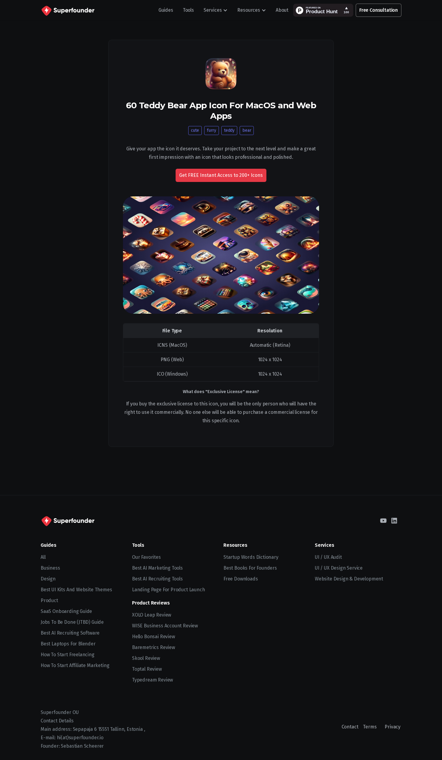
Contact (350, 727)
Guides (165, 10)
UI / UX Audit (328, 557)
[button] (216, 10)
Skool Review (146, 658)
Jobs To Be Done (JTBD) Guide (72, 622)
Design (48, 579)
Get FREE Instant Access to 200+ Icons (221, 175)
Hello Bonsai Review (153, 636)
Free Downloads (240, 579)
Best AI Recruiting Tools (157, 579)
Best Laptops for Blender (68, 644)
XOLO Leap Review (151, 615)
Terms (369, 727)
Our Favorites (146, 557)
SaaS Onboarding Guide (66, 611)
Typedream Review (152, 680)
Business (50, 568)
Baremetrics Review (153, 647)
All (43, 557)
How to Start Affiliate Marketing (75, 665)
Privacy (393, 727)
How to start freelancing (67, 654)
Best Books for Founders (250, 568)
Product (49, 600)
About (282, 10)
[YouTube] (383, 520)
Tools (188, 10)
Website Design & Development (349, 579)
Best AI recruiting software (70, 633)
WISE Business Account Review (165, 626)
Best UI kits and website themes (76, 589)
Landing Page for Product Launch (168, 589)
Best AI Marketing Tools (157, 568)
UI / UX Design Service (339, 568)
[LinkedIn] (394, 520)
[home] (67, 10)
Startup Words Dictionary (250, 557)
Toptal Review (147, 669)
